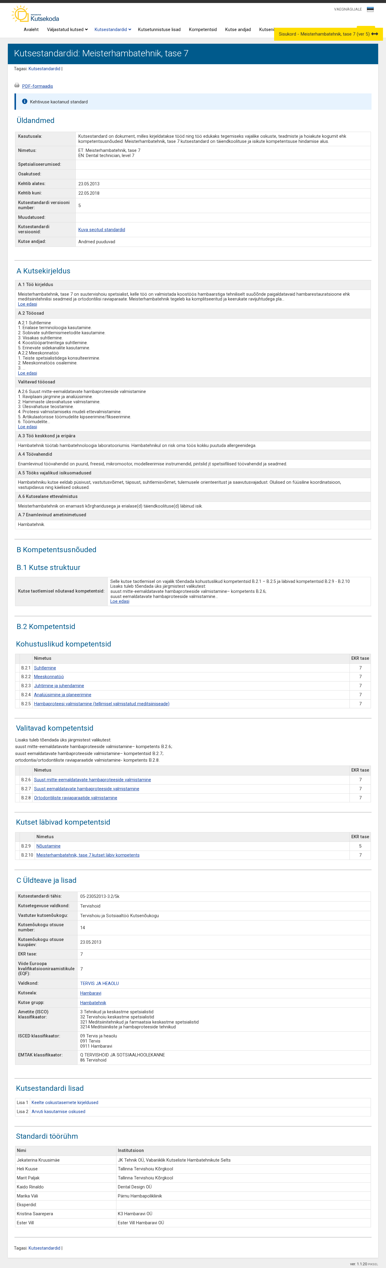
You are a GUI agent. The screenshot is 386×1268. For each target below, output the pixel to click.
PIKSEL (373, 1264)
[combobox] (371, 11)
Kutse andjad (238, 29)
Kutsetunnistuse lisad (159, 29)
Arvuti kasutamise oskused (58, 1111)
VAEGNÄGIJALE (348, 9)
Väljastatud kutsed (65, 29)
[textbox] (369, 10)
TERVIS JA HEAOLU (99, 983)
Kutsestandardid (111, 29)
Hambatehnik (93, 1002)
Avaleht (31, 29)
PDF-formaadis (37, 86)
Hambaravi (90, 993)
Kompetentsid (203, 29)
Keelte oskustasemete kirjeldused (65, 1102)
